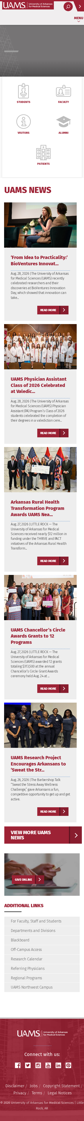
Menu (78, 18)
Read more (48, 310)
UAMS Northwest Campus (31, 987)
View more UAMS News (31, 835)
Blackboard (20, 940)
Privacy (19, 1092)
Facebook (19, 1065)
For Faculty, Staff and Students (36, 921)
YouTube (49, 1065)
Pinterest (70, 1065)
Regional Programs (26, 978)
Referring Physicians (28, 968)
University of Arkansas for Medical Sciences (28, 5)
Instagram (39, 1065)
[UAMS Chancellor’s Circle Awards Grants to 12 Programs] (40, 597)
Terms (37, 1092)
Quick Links (78, 6)
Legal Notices (60, 1092)
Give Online (23, 880)
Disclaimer (14, 1085)
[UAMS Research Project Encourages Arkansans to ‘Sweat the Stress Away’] (40, 725)
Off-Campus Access (26, 949)
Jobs (34, 1085)
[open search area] (68, 6)
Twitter (29, 1065)
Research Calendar (26, 959)
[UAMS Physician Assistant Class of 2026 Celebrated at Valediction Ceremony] (40, 346)
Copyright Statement (61, 1085)
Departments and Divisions (33, 930)
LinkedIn (59, 1065)
